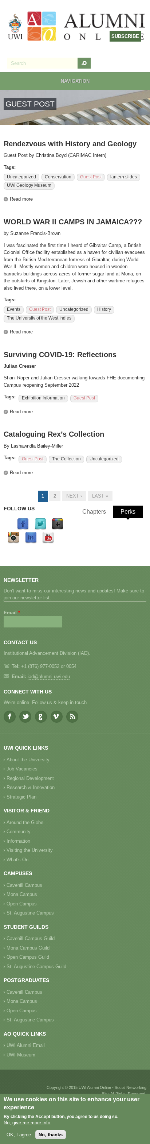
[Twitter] (40, 528)
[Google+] (57, 528)
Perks (128, 512)
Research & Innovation (31, 787)
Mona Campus (22, 894)
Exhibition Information (43, 398)
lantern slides (123, 176)
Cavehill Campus (24, 885)
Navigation (75, 81)
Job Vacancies (22, 769)
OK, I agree (19, 1134)
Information (18, 841)
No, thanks (51, 1134)
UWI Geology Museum (29, 185)
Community (19, 831)
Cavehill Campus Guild (31, 938)
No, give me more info (27, 1122)
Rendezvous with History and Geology (70, 144)
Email (12, 612)
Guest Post (91, 176)
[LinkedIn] (31, 542)
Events (13, 309)
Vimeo (57, 717)
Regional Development (30, 778)
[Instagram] (13, 542)
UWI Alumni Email (26, 1045)
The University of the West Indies (39, 318)
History (104, 309)
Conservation (58, 176)
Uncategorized (21, 176)
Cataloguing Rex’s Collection (54, 434)
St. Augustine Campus (30, 913)
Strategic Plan (21, 797)
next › (74, 496)
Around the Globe (25, 822)
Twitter (25, 717)
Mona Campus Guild (28, 948)
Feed (72, 717)
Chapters (94, 512)
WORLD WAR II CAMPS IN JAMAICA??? (73, 222)
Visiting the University (30, 850)
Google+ (41, 717)
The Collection (66, 458)
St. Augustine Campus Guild (36, 966)
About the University (28, 759)
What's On (17, 859)
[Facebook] (23, 528)
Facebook (10, 717)
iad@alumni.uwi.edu (49, 676)
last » (100, 496)
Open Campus (22, 904)
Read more (21, 199)
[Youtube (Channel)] (48, 542)
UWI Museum (21, 1055)
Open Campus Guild (28, 957)
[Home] (76, 27)
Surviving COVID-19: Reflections (60, 355)
